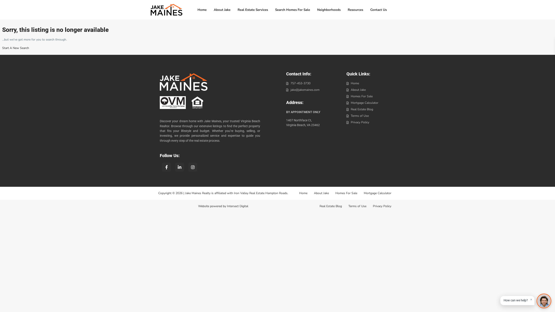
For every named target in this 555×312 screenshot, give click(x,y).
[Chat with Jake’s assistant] (544, 301)
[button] (517, 300)
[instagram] (192, 167)
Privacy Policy (360, 122)
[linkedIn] (179, 167)
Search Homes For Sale (292, 10)
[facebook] (166, 167)
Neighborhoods (329, 10)
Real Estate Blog (362, 109)
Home (202, 10)
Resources (355, 10)
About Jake (222, 10)
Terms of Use (360, 116)
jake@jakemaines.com (305, 90)
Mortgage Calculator (364, 103)
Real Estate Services (253, 10)
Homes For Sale (362, 96)
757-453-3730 (300, 83)
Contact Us (378, 10)
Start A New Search (15, 48)
